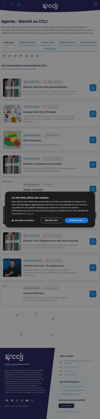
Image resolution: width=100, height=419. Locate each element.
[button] (23, 220)
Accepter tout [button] (76, 220)
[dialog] (50, 209)
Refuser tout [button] (51, 220)
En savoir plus (29, 213)
